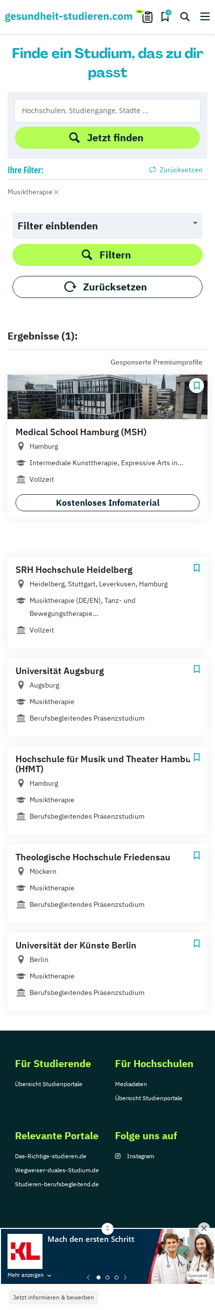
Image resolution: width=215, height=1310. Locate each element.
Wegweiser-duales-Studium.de (57, 1170)
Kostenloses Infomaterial (108, 502)
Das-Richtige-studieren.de (50, 1156)
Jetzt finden (115, 137)
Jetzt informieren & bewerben (53, 1297)
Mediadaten (131, 1084)
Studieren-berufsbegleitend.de (57, 1184)
